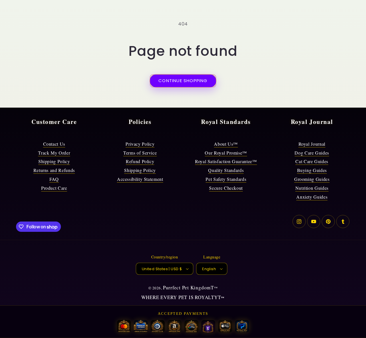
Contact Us (54, 144)
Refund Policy (140, 161)
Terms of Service (140, 153)
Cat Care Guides (311, 161)
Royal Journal (312, 144)
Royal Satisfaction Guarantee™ (226, 161)
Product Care (54, 188)
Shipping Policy (54, 161)
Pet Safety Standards (226, 179)
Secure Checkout (226, 188)
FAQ (54, 179)
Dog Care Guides (312, 153)
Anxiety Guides (311, 197)
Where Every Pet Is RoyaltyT (181, 297)
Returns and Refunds (54, 170)
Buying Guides (312, 170)
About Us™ (226, 144)
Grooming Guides (312, 179)
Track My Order (54, 153)
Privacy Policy (140, 144)
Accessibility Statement (140, 179)
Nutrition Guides (312, 188)
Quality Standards (226, 170)
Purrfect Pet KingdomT (188, 287)
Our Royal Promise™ (226, 153)
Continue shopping (182, 81)
